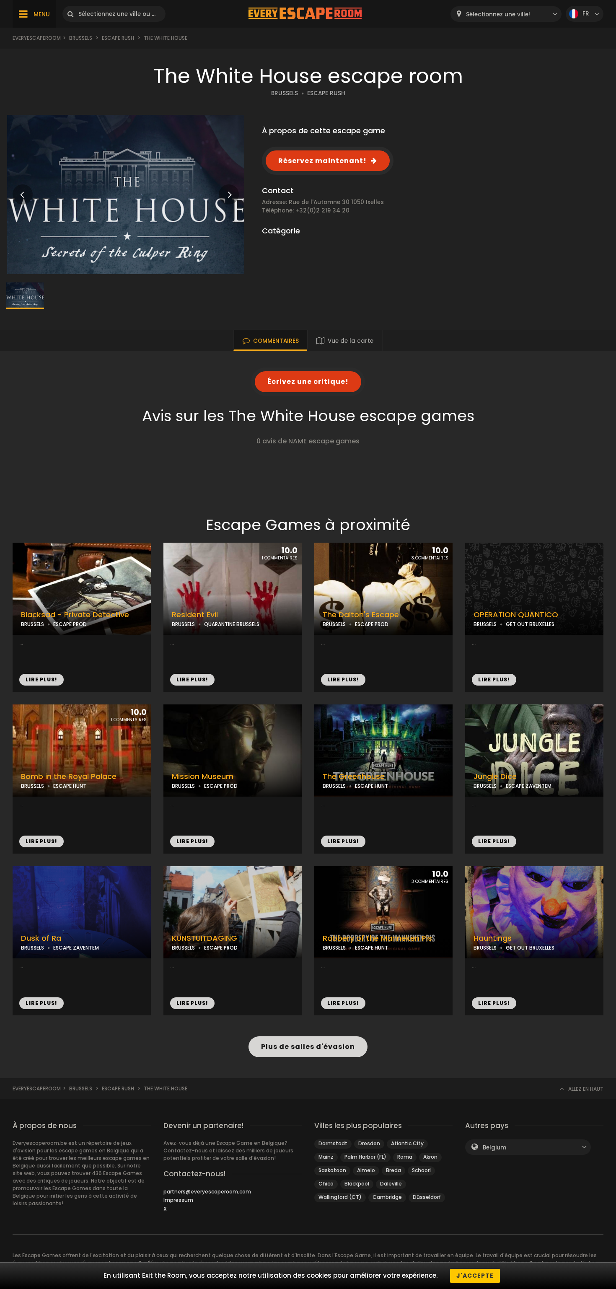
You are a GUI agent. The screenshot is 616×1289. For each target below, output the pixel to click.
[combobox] (506, 14)
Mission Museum (202, 776)
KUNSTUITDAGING (204, 938)
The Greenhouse (354, 776)
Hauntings (493, 938)
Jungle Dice (495, 776)
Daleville (391, 1183)
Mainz (326, 1156)
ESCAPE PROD (70, 624)
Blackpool (356, 1183)
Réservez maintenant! (322, 161)
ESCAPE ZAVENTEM (528, 785)
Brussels (80, 37)
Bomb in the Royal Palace (68, 776)
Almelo (366, 1170)
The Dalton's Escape (361, 614)
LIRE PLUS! (41, 679)
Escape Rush (118, 37)
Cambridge (387, 1197)
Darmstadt (332, 1143)
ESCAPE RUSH (326, 93)
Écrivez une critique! (308, 381)
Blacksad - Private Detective (75, 614)
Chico (326, 1183)
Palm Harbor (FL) (365, 1156)
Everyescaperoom (37, 37)
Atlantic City (407, 1143)
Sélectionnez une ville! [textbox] (498, 14)
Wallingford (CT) (340, 1197)
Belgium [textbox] (494, 1148)
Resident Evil (195, 614)
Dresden (369, 1143)
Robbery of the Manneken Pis (377, 938)
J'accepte (475, 1275)
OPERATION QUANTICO (516, 614)
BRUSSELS (284, 93)
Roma (404, 1156)
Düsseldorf (427, 1197)
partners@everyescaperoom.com (207, 1191)
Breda (393, 1170)
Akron (430, 1156)
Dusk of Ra (41, 938)
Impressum (178, 1200)
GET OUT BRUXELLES (530, 624)
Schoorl (421, 1170)
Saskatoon (332, 1170)
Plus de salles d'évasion (308, 1046)
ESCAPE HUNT (69, 785)
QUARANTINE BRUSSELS (231, 624)
